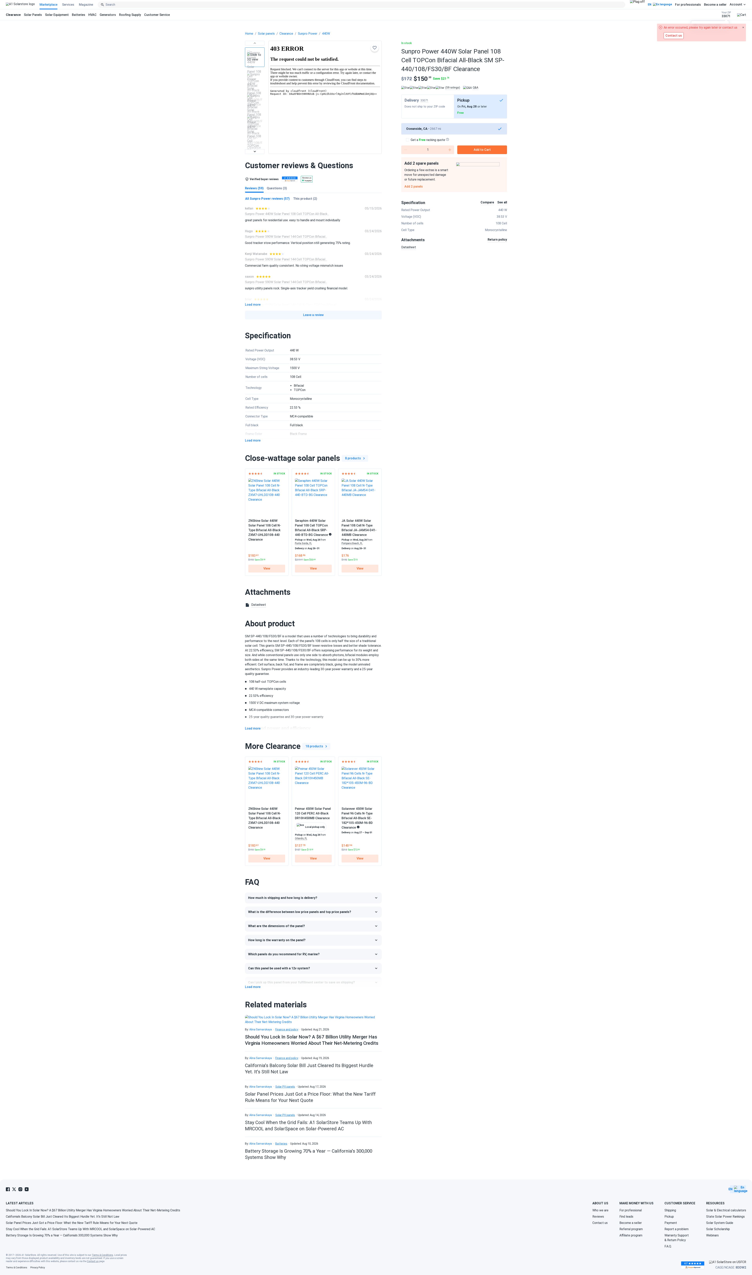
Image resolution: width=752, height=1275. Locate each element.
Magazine (86, 4)
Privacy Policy (37, 1267)
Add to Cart (482, 150)
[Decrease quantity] (405, 149)
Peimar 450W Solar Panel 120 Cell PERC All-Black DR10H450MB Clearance (313, 813)
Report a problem (676, 1229)
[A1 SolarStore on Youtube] (27, 1189)
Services (68, 4)
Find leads (626, 1216)
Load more (252, 304)
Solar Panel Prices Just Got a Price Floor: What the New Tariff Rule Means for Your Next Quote (71, 1223)
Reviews (598, 1216)
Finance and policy (286, 1029)
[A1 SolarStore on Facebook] (8, 1189)
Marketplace (48, 4)
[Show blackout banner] (637, 4)
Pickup (669, 1216)
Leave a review (313, 315)
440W (326, 33)
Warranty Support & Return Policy (676, 1237)
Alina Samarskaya (260, 1029)
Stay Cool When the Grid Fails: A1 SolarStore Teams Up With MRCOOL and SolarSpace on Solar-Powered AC (80, 1229)
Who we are (600, 1210)
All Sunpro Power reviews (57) (267, 198)
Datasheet (408, 247)
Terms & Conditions (102, 1255)
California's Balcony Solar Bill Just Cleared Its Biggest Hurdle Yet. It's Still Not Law (62, 1216)
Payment (670, 1223)
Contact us (600, 1223)
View (266, 568)
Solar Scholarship (718, 1229)
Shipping (670, 1210)
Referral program (631, 1229)
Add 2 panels (413, 186)
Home (249, 33)
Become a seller (715, 4)
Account (736, 4)
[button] (255, 43)
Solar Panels (33, 15)
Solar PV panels (285, 1086)
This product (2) (305, 198)
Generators (108, 15)
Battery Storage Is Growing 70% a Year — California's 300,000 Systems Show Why (62, 1235)
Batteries (78, 15)
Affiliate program (630, 1235)
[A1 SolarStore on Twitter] (14, 1189)
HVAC (92, 15)
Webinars (712, 1235)
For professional (630, 1210)
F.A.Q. (668, 1246)
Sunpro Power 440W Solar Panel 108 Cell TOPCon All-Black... (287, 214)
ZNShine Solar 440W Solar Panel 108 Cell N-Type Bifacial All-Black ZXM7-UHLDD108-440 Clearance (264, 530)
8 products (353, 458)
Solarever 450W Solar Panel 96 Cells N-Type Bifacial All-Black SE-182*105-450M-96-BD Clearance (357, 818)
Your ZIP (726, 14)
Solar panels (266, 33)
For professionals (688, 4)
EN (649, 4)
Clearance (286, 33)
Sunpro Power (307, 33)
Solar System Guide (719, 1223)
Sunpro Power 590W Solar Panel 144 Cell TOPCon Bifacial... (286, 236)
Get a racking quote (428, 140)
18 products (314, 746)
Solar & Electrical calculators (726, 1210)
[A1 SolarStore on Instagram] (20, 1189)
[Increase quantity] (450, 149)
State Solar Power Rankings (725, 1216)
